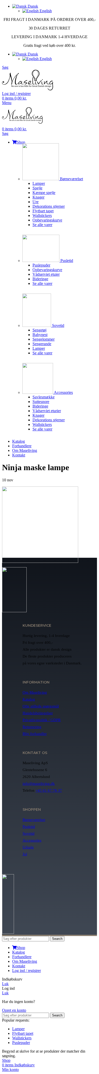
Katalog (29, 699)
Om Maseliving (35, 692)
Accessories (63, 392)
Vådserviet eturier (46, 411)
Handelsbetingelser (38, 713)
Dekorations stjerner (48, 206)
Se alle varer (42, 224)
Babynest (39, 334)
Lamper (38, 183)
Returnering (32, 727)
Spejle (37, 188)
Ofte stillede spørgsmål (41, 706)
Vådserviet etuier (46, 274)
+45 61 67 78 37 (49, 790)
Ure (35, 202)
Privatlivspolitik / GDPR (42, 720)
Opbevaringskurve (47, 220)
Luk (5, 984)
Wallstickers (42, 215)
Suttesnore (40, 401)
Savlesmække (43, 397)
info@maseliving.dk (39, 784)
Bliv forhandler (35, 734)
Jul (25, 854)
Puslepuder (41, 265)
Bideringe (40, 279)
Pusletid (66, 260)
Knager (38, 197)
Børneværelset (71, 179)
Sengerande (41, 344)
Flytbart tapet (43, 211)
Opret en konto (14, 1010)
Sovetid (57, 325)
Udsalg (28, 847)
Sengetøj (39, 330)
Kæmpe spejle (43, 192)
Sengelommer (43, 339)
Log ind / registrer (26, 970)
